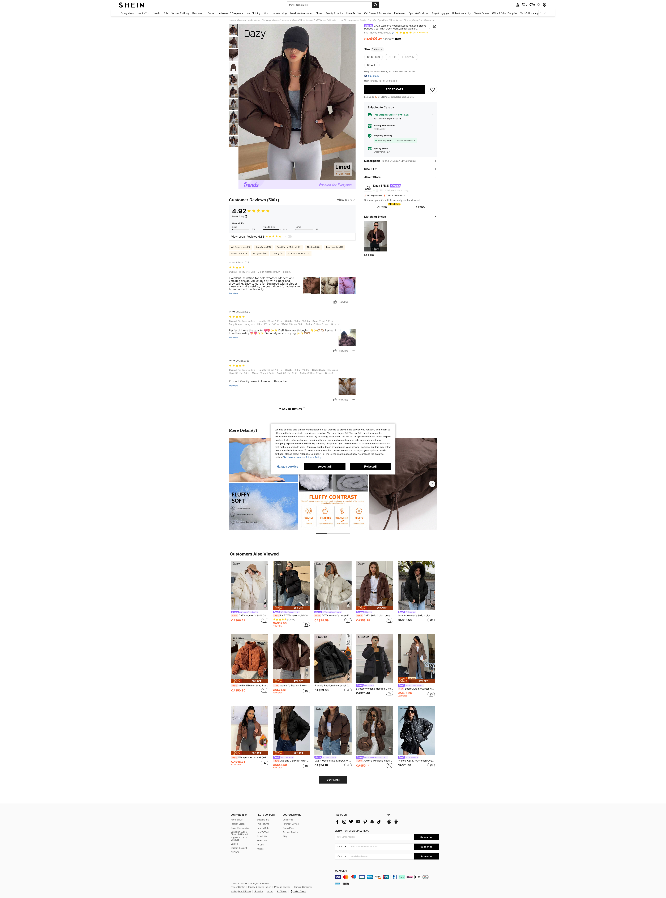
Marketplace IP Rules (241, 891)
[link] (524, 5)
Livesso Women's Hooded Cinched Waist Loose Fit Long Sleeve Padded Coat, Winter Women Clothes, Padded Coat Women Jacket (374, 688)
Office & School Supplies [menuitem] (504, 13)
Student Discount (239, 848)
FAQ (285, 836)
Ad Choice (282, 891)
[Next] (432, 484)
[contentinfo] (387, 877)
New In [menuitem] (156, 13)
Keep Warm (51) (263, 247)
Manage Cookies (282, 887)
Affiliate (260, 849)
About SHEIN (237, 820)
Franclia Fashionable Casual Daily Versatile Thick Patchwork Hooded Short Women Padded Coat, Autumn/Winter (333, 685)
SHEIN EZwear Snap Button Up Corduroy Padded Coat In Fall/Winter (250, 685)
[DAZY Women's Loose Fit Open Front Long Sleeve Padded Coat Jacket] (333, 585)
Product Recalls (290, 832)
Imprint (270, 891)
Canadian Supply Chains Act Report (239, 833)
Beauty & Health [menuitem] (334, 13)
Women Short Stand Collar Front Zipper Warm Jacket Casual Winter (250, 757)
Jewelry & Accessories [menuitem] (301, 13)
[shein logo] (131, 5)
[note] (291, 608)
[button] (538, 5)
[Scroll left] (541, 13)
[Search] (375, 5)
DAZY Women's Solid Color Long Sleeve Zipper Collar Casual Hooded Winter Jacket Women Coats (250, 615)
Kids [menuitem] (266, 13)
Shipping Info (263, 820)
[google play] (395, 823)
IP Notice (258, 891)
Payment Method (291, 824)
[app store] (389, 823)
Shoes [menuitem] (319, 13)
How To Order (263, 828)
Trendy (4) (277, 253)
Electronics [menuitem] (399, 13)
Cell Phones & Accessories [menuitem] (377, 13)
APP (389, 815)
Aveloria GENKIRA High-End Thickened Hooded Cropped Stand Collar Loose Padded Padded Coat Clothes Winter (292, 760)
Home (232, 20)
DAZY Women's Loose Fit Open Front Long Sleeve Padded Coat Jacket (333, 615)
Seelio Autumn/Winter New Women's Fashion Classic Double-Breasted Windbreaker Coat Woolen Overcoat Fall (416, 688)
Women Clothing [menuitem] (180, 13)
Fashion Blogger (238, 824)
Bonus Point (288, 828)
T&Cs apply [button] (379, 129)
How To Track (263, 832)
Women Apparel (244, 20)
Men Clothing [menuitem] (254, 13)
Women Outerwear (281, 20)
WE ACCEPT (341, 871)
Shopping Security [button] (383, 136)
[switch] (288, 236)
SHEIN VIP (262, 840)
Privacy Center (238, 887)
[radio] (373, 57)
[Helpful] (335, 302)
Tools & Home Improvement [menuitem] (534, 13)
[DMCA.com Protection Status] (346, 884)
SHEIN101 (236, 852)
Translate (233, 293)
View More (333, 779)
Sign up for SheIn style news (352, 831)
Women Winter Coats (302, 20)
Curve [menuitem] (211, 13)
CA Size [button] (376, 49)
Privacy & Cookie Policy (259, 887)
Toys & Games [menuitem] (481, 13)
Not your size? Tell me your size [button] (379, 81)
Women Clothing (262, 20)
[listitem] (375, 236)
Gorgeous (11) (260, 253)
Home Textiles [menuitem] (353, 13)
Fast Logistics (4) (334, 247)
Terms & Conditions (303, 887)
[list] (359, 821)
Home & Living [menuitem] (279, 13)
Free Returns (263, 824)
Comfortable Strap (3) (298, 253)
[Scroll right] (545, 13)
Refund (260, 845)
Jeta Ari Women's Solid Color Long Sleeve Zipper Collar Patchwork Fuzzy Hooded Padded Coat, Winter (416, 615)
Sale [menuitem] (166, 13)
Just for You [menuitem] (143, 13)
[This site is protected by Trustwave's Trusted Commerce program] (337, 884)
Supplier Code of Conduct (239, 838)
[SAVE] (432, 89)
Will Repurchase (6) (240, 247)
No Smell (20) (313, 247)
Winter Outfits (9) (239, 253)
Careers (234, 844)
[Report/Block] (353, 302)
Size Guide (262, 836)
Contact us (288, 820)
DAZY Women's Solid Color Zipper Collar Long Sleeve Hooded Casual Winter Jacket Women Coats (292, 615)
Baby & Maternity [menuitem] (461, 13)
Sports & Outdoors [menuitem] (418, 13)
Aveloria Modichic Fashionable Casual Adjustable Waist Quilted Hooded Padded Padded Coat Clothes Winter (375, 760)
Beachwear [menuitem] (198, 13)
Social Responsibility (240, 828)
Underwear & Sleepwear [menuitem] (230, 13)
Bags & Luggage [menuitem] (440, 13)
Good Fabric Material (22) (289, 247)
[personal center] (518, 5)
